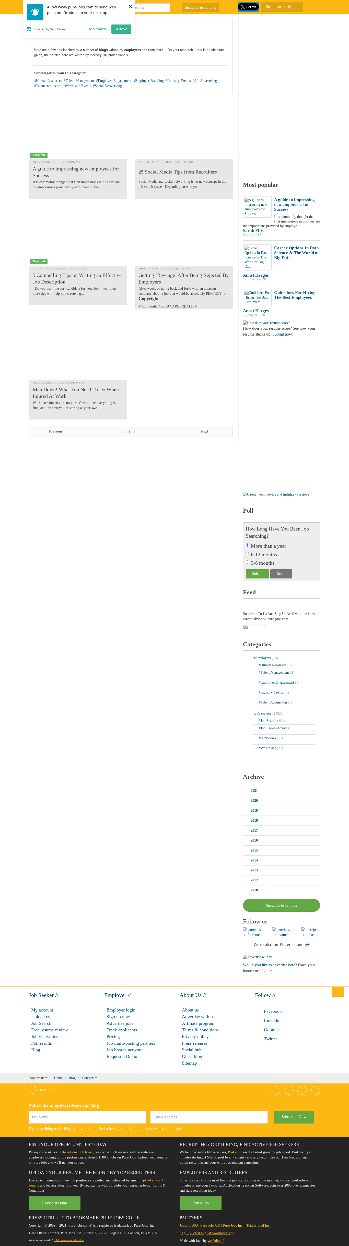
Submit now (282, 334)
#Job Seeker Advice (273, 728)
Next (205, 431)
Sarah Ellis (253, 230)
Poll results (41, 1043)
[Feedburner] (254, 627)
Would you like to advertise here (269, 965)
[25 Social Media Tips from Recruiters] (184, 129)
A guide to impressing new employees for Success (76, 172)
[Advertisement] (281, 95)
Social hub (192, 1049)
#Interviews (268, 738)
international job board (76, 1152)
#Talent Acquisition (48, 86)
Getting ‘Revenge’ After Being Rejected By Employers (183, 278)
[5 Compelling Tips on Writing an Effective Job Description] (78, 235)
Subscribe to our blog (200, 7)
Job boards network (125, 1049)
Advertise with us (198, 1016)
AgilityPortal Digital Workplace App (207, 1233)
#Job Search (268, 721)
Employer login (121, 1010)
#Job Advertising (205, 81)
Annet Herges (256, 275)
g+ (307, 944)
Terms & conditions (200, 1029)
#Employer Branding (148, 81)
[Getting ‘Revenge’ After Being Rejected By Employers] (184, 235)
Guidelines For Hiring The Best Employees (295, 295)
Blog (35, 1049)
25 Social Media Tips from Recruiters (177, 172)
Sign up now (118, 1016)
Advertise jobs (120, 1023)
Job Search (41, 1023)
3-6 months (262, 563)
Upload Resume (55, 1203)
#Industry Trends (178, 81)
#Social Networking (107, 86)
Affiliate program (198, 1023)
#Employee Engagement (113, 81)
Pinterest (288, 944)
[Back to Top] (338, 991)
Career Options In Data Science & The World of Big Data (296, 252)
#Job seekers (262, 713)
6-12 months (264, 554)
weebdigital (216, 1241)
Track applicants (122, 1029)
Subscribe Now (294, 1117)
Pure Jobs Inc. (233, 1225)
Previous (55, 431)
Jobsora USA (189, 1225)
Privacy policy (195, 1036)
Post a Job (200, 1203)
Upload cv (40, 1016)
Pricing (113, 1036)
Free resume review (49, 1029)
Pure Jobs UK (210, 1225)
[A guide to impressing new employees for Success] (78, 129)
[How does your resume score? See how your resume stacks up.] (266, 323)
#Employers (75, 162)
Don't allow (97, 28)
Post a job (235, 1152)
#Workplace (268, 748)
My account (42, 1010)
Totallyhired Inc (258, 1225)
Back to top (47, 1090)
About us (190, 1010)
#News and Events (77, 86)
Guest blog (192, 1056)
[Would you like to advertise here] (257, 957)
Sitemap (189, 1063)
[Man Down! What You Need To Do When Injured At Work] (78, 349)
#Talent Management (79, 81)
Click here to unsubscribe (69, 1240)
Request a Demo (122, 1056)
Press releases (194, 1043)
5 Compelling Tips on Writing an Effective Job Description (77, 278)
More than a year (268, 546)
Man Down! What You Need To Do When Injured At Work (76, 393)
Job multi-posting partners (131, 1043)
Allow (121, 28)
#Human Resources (48, 81)
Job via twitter (44, 1036)
